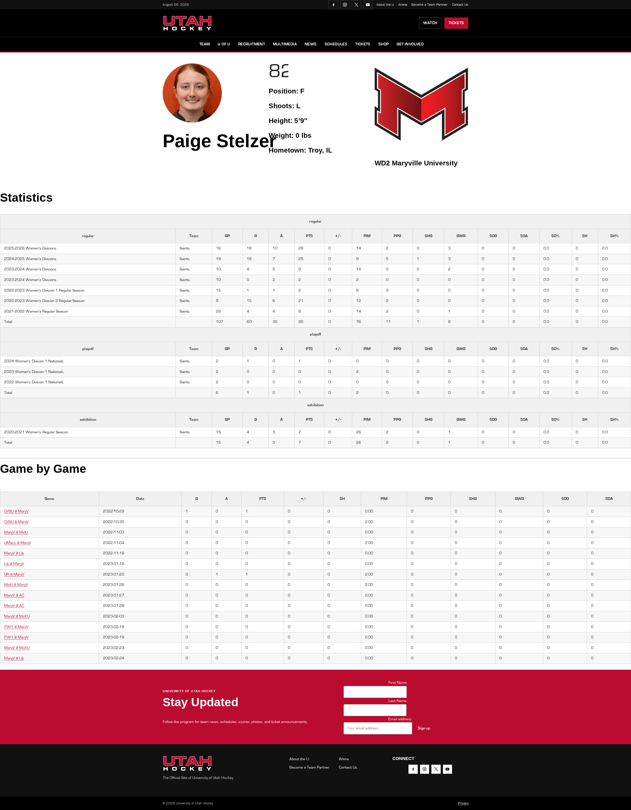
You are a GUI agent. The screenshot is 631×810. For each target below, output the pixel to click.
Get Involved (410, 44)
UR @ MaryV (14, 574)
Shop (383, 44)
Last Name (397, 701)
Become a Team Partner (429, 4)
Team (204, 44)
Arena (402, 4)
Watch (430, 23)
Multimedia (285, 44)
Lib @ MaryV (14, 564)
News (311, 44)
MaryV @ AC (14, 595)
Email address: (400, 719)
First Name (397, 683)
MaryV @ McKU (17, 616)
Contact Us (460, 4)
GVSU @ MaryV (16, 511)
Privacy (463, 803)
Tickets (456, 23)
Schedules (336, 44)
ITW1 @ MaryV (16, 627)
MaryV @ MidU (16, 532)
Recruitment (251, 44)
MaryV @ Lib (14, 553)
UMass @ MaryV (17, 543)
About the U (385, 4)
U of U (224, 44)
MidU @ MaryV (16, 585)
